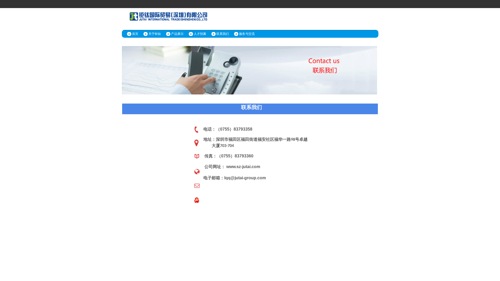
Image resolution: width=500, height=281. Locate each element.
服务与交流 (247, 34)
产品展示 (177, 34)
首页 (135, 34)
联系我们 (222, 34)
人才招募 (200, 34)
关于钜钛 (154, 34)
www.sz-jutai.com (243, 166)
